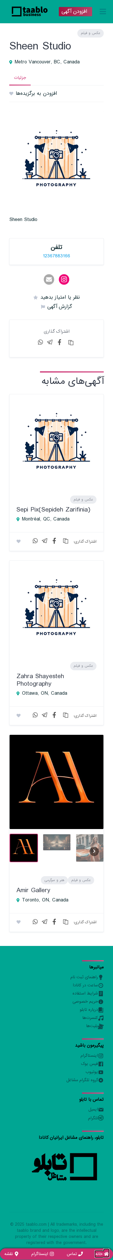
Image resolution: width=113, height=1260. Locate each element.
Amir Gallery (33, 890)
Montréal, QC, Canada (46, 519)
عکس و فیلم (90, 33)
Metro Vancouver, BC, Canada (47, 62)
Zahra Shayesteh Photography (40, 680)
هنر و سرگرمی (54, 880)
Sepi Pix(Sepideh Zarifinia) (54, 510)
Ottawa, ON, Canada (44, 693)
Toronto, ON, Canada (45, 900)
